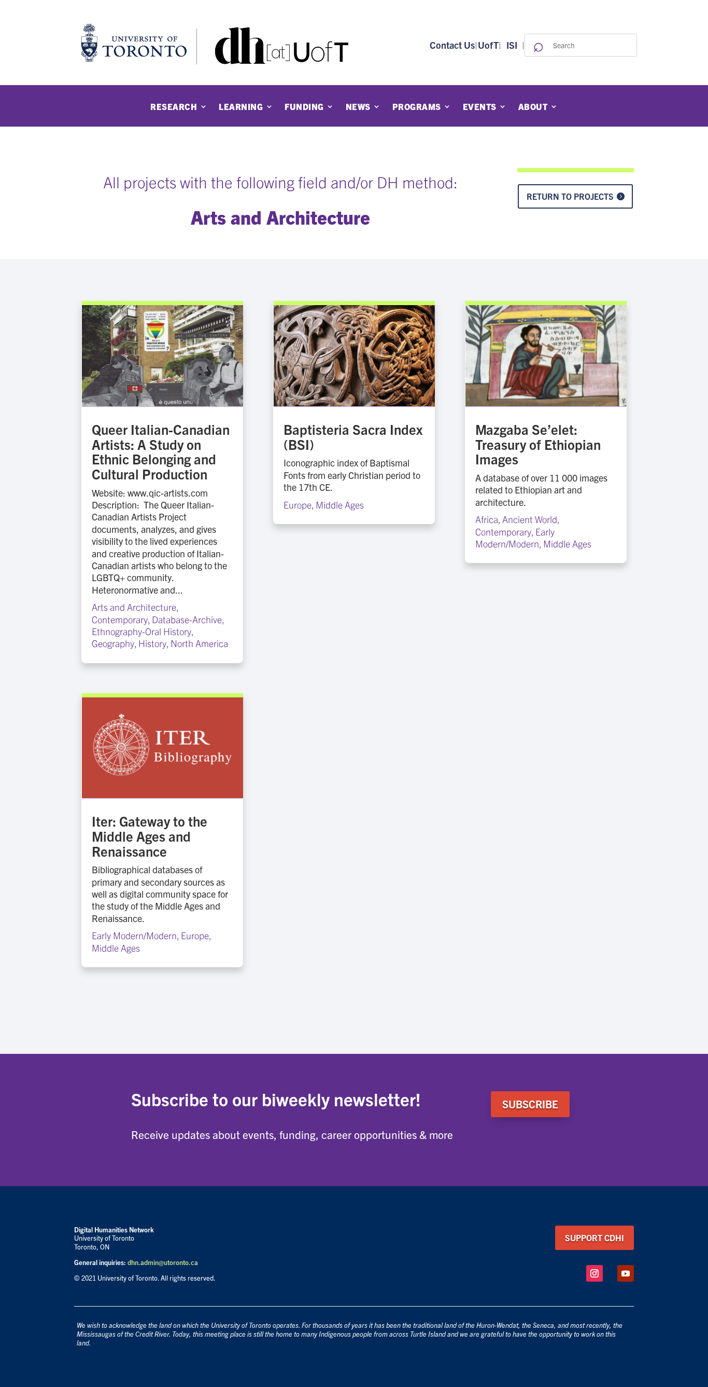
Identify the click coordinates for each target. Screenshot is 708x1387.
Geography (113, 643)
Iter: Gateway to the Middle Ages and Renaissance (149, 835)
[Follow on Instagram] (594, 1273)
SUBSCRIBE (530, 1103)
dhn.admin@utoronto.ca (163, 1262)
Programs (416, 107)
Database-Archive (187, 619)
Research (173, 107)
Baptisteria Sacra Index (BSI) (353, 436)
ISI (511, 45)
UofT (488, 45)
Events (480, 107)
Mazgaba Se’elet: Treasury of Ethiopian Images (538, 443)
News (358, 107)
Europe (195, 935)
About (533, 107)
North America (199, 643)
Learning (241, 107)
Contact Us (452, 45)
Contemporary (120, 619)
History (152, 643)
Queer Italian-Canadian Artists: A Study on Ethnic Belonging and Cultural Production (161, 451)
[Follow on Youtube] (625, 1273)
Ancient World (529, 519)
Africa (486, 519)
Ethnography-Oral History (141, 631)
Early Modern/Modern (134, 935)
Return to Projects (570, 196)
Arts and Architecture (134, 607)
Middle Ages (116, 948)
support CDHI (594, 1237)
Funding (304, 107)
